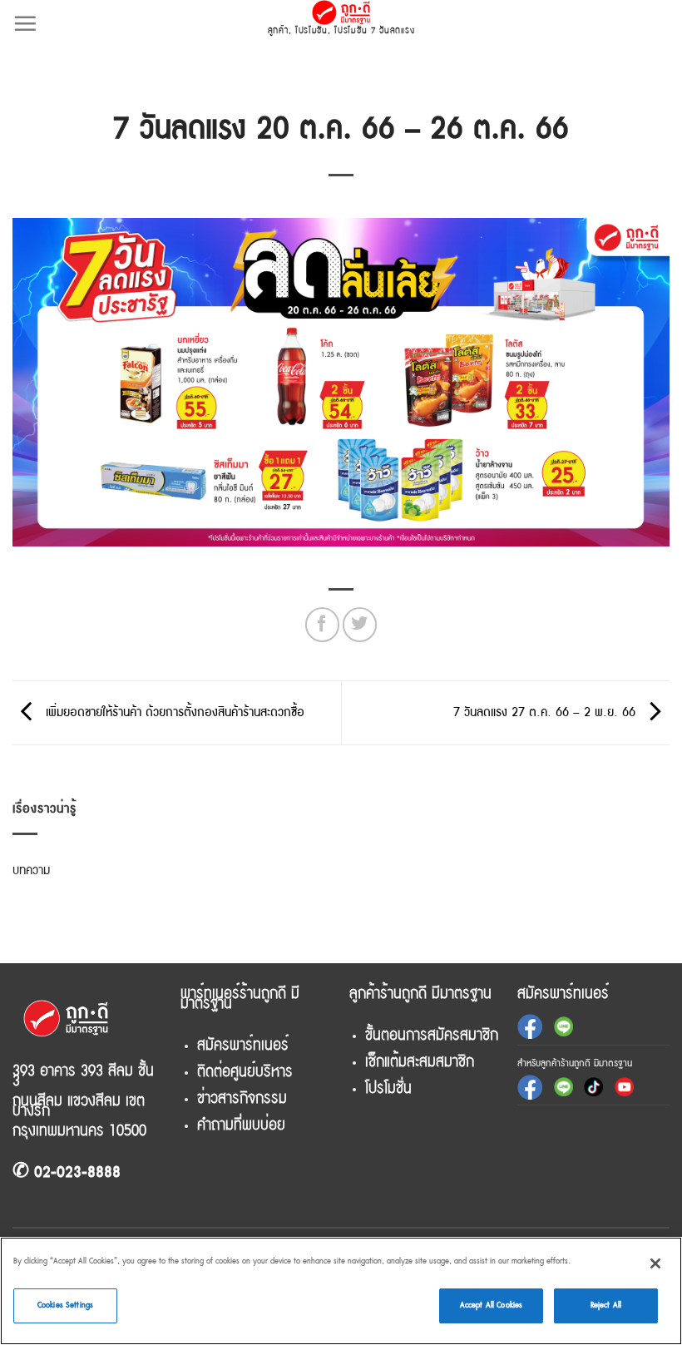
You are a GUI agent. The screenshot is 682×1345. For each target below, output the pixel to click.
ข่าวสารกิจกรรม (242, 1097)
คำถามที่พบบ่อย (241, 1124)
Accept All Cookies (491, 1305)
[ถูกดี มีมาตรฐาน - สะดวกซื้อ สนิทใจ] (341, 12)
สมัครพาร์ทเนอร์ (243, 1044)
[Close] (655, 1263)
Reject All (606, 1305)
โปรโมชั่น (311, 30)
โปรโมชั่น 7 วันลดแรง (374, 30)
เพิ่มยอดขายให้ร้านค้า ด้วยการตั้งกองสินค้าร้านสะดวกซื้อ (173, 712)
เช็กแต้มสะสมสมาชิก (419, 1061)
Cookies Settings (65, 1305)
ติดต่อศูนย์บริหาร (245, 1071)
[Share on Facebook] (322, 624)
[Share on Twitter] (360, 624)
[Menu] (24, 23)
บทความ (31, 870)
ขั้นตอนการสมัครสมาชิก (431, 1034)
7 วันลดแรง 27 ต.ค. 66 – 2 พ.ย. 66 (546, 712)
